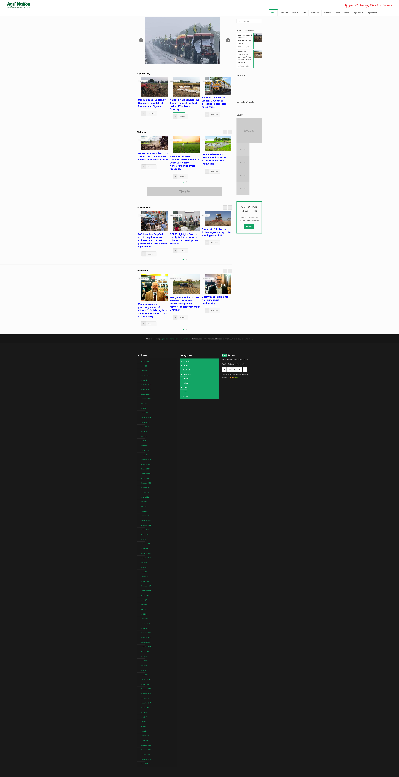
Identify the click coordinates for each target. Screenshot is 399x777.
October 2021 (145, 530)
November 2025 (146, 389)
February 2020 (145, 576)
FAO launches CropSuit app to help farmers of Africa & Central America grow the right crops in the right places (152, 240)
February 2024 (145, 450)
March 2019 (144, 619)
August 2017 (145, 707)
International (187, 374)
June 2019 (144, 605)
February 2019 (145, 623)
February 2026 (145, 375)
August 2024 (145, 427)
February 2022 (145, 516)
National (185, 383)
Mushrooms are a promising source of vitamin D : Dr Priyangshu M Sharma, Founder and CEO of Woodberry (152, 310)
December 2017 (146, 689)
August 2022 (145, 497)
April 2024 (144, 441)
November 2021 (146, 525)
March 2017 (144, 731)
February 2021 (145, 544)
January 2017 (145, 740)
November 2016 (146, 750)
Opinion (185, 387)
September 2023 (146, 473)
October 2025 (145, 394)
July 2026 (144, 366)
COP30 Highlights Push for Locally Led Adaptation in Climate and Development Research (184, 239)
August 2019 (145, 595)
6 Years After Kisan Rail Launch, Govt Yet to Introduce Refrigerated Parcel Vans (214, 102)
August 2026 (145, 361)
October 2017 (145, 698)
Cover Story (186, 361)
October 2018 (145, 642)
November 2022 (146, 487)
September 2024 (146, 422)
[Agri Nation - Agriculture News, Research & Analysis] (18, 5)
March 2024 (144, 445)
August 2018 (145, 651)
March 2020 (144, 572)
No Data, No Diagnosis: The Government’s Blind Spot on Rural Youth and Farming (184, 104)
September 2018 (146, 647)
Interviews (186, 379)
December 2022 (146, 483)
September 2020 (146, 558)
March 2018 (144, 675)
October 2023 (145, 469)
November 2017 (146, 693)
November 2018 (146, 637)
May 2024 (144, 436)
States (185, 392)
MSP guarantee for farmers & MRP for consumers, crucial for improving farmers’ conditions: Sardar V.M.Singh (185, 303)
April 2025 (144, 408)
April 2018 (144, 670)
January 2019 (145, 628)
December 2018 (146, 633)
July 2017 (144, 712)
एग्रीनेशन (185, 396)
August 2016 (145, 764)
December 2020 (146, 553)
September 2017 (146, 703)
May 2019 (144, 609)
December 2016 (146, 745)
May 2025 (144, 403)
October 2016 (145, 754)
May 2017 (144, 722)
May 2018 (144, 665)
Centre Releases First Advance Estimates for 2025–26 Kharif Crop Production (214, 159)
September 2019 (146, 590)
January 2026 (145, 380)
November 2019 (146, 586)
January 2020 (145, 581)
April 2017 (144, 726)
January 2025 (145, 413)
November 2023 (146, 464)
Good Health (187, 370)
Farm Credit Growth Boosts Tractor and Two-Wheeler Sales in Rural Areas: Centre (153, 156)
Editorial (185, 365)
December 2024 (146, 417)
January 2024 (145, 455)
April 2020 (144, 567)
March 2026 (144, 370)
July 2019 (144, 600)
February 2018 (145, 679)
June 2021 (144, 539)
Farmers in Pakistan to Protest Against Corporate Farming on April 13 (216, 232)
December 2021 (146, 520)
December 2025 (146, 385)
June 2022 (144, 502)
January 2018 (145, 684)
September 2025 (146, 399)
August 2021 (145, 534)
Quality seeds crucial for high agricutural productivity (215, 300)
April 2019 (144, 614)
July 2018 (144, 656)
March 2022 (144, 511)
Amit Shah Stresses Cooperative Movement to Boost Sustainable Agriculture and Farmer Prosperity (184, 162)
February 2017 (145, 736)
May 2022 (144, 506)
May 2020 (144, 562)
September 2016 (146, 759)
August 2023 (145, 478)
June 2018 (144, 661)
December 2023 (146, 459)
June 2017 (144, 717)
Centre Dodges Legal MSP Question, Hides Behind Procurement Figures (152, 103)
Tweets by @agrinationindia (244, 106)
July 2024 (144, 431)
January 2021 (145, 548)
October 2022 (145, 492)
